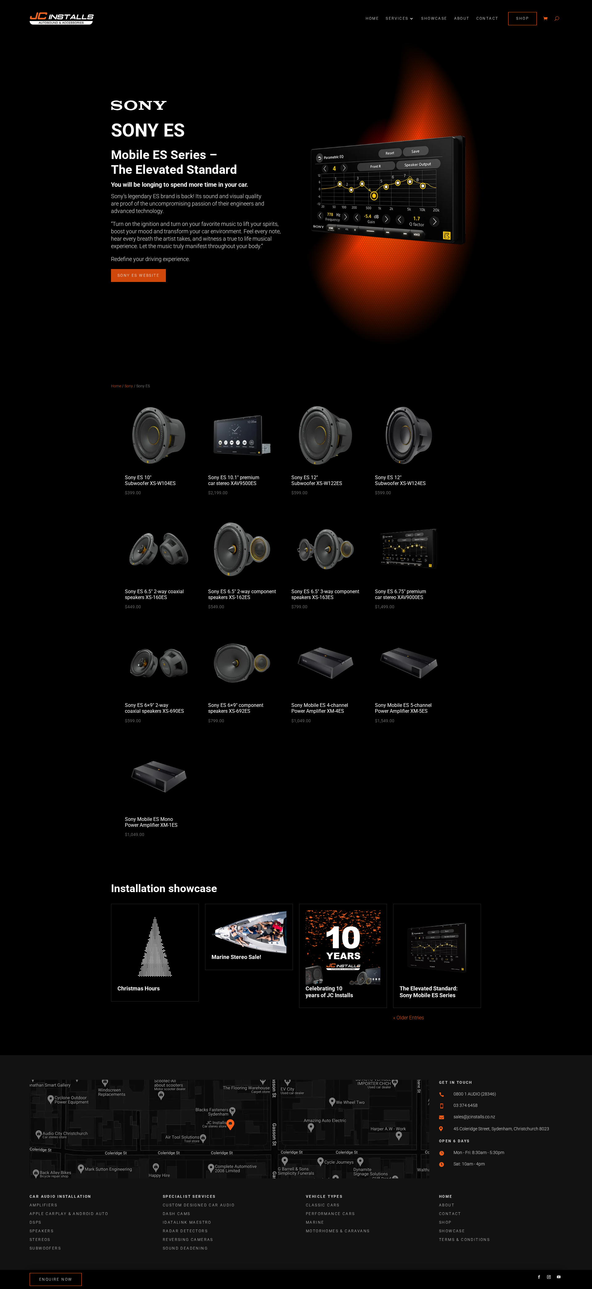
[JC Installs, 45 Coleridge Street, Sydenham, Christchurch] (233, 1137)
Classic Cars (323, 1205)
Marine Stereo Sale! (236, 957)
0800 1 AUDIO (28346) (475, 1093)
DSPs (36, 1222)
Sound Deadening (185, 1248)
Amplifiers (43, 1205)
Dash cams (177, 1214)
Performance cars (330, 1214)
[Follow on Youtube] (558, 1277)
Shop (522, 18)
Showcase (434, 18)
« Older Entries (408, 1018)
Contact (487, 18)
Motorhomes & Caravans (338, 1231)
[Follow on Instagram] (549, 1277)
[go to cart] (545, 18)
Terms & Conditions (464, 1240)
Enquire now (55, 1279)
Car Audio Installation (60, 1196)
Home (372, 18)
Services (397, 18)
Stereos (40, 1240)
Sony (129, 386)
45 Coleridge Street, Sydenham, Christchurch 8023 (501, 1128)
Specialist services (189, 1196)
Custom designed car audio (199, 1205)
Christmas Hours (138, 988)
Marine (315, 1222)
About (462, 18)
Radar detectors (185, 1231)
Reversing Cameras (188, 1240)
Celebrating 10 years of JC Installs (329, 991)
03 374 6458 (466, 1105)
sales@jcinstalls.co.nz (474, 1116)
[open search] (556, 18)
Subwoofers (45, 1248)
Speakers (42, 1231)
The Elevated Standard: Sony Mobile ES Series (429, 991)
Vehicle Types (324, 1196)
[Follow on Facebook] (539, 1277)
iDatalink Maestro (187, 1222)
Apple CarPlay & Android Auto (69, 1214)
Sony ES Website (138, 275)
